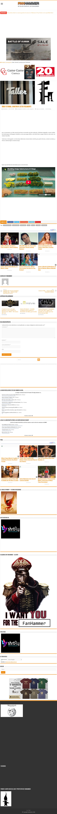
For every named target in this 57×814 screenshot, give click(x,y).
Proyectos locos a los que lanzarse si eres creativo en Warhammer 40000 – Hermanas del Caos (10, 311)
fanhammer (5, 109)
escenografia (8, 62)
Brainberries (9, 249)
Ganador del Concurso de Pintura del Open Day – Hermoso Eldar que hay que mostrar (10, 291)
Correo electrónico (6, 344)
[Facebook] (28, 810)
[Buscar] (38, 359)
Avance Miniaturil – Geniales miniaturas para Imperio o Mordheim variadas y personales (28, 310)
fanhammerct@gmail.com (11, 662)
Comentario (5, 326)
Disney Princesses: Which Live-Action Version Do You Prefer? (27, 268)
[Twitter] (29, 810)
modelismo (24, 109)
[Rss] (27, 810)
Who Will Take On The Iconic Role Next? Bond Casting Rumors (27, 247)
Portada (3, 62)
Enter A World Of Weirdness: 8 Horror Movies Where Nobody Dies (47, 268)
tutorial (38, 225)
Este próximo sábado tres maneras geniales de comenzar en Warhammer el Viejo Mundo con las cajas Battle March (30, 12)
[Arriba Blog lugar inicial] (28, 49)
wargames (32, 109)
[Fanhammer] (28, 4)
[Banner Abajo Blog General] (28, 688)
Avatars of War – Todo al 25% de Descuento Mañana (46, 291)
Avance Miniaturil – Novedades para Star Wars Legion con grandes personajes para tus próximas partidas (46, 311)
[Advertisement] (28, 25)
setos (29, 225)
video (28, 109)
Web (3, 349)
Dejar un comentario (40, 109)
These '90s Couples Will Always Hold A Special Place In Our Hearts (28, 459)
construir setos (7, 225)
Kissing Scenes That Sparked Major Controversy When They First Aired (46, 480)
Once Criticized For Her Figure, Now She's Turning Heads (45, 247)
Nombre (4, 340)
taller (33, 225)
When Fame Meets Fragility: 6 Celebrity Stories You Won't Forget (10, 459)
